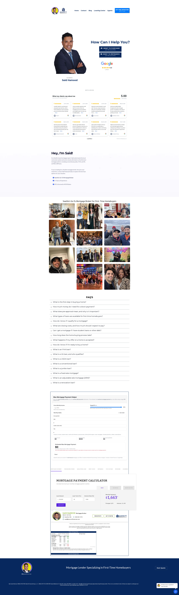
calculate (61, 505)
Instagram (103, 457)
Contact (83, 10)
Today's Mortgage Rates (73, 531)
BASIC (102, 487)
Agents (110, 10)
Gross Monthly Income (59, 405)
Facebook (108, 457)
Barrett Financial (113, 457)
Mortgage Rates (76, 553)
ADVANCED (115, 487)
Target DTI (93, 405)
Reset (56, 454)
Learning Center (99, 10)
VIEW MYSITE (97, 516)
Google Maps (120, 457)
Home (76, 10)
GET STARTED (109, 516)
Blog (90, 10)
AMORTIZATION (129, 487)
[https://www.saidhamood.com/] (58, 11)
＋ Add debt (121, 412)
